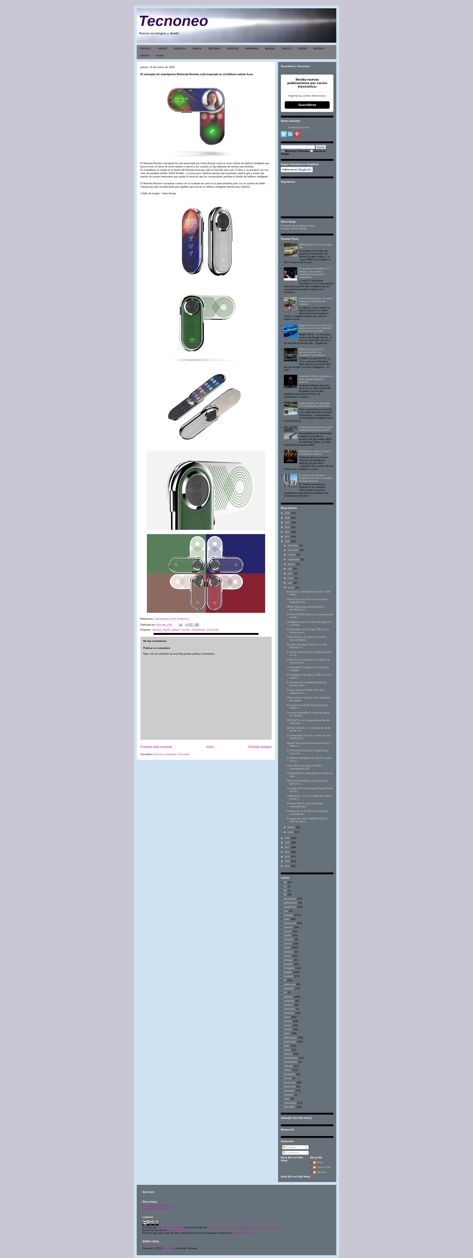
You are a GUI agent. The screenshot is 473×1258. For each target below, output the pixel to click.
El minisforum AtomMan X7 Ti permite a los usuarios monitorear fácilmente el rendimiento (315, 273)
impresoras (290, 984)
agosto (291, 564)
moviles (186, 629)
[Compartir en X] (194, 625)
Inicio (210, 747)
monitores (289, 1013)
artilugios (157, 629)
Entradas (290, 1147)
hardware (288, 976)
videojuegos (290, 1102)
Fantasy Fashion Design (294, 228)
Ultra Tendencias (180, 618)
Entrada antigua (260, 747)
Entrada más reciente (156, 747)
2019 (287, 838)
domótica (289, 951)
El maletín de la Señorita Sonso (298, 225)
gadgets (176, 629)
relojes (287, 1049)
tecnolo (288, 1078)
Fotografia (289, 968)
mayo (291, 578)
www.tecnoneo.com (178, 1230)
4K (285, 882)
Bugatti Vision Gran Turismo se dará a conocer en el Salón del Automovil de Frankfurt (316, 328)
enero (291, 832)
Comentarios (292, 1152)
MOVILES (270, 48)
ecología (288, 960)
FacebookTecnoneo (298, 127)
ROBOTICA (180, 48)
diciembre (293, 545)
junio (290, 573)
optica (287, 1033)
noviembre (293, 550)
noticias (288, 1029)
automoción (290, 923)
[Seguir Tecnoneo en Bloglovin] (297, 171)
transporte (289, 1090)
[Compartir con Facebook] (197, 625)
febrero (291, 827)
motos (287, 1017)
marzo (291, 587)
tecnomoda (213, 629)
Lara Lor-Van (323, 1167)
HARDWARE (251, 48)
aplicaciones (290, 902)
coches (288, 935)
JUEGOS (144, 55)
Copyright (168, 1248)
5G (285, 886)
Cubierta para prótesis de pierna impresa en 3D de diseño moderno (316, 301)
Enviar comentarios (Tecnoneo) (172, 754)
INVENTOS (233, 48)
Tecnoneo (173, 21)
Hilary (320, 1162)
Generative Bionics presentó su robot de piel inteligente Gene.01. (316, 379)
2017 (287, 847)
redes (287, 1045)
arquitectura (290, 907)
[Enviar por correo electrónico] (187, 625)
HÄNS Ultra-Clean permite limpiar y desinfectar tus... (305, 608)
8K (285, 894)
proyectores (290, 1041)
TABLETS (287, 48)
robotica (288, 1053)
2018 (287, 842)
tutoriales (289, 1094)
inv (285, 992)
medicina (288, 1005)
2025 (287, 518)
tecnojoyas (289, 1074)
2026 (287, 513)
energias (288, 964)
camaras (288, 927)
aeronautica (290, 898)
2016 (287, 852)
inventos (288, 996)
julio (290, 568)
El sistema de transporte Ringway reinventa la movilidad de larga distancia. (315, 478)
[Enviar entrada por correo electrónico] (180, 624)
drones (287, 956)
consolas (288, 939)
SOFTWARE (214, 48)
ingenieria (289, 988)
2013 (287, 866)
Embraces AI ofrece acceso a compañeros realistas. (315, 453)
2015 (287, 856)
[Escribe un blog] (190, 625)
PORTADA (145, 48)
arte (286, 911)
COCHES (162, 48)
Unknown (321, 1172)
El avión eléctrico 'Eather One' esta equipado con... (305, 691)
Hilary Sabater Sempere (170, 1227)
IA (285, 980)
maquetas (289, 1000)
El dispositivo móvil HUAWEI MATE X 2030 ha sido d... (307, 820)
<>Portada (148, 1245)
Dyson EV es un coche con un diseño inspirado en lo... (307, 601)
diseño (166, 629)
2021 (287, 536)
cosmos (288, 943)
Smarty (160, 55)
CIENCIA (197, 48)
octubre (292, 554)
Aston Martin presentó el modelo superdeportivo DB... (304, 767)
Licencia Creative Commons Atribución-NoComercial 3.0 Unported (243, 1227)
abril (290, 582)
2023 (287, 527)
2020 (287, 541)
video (287, 1098)
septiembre (294, 559)
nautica (288, 1025)
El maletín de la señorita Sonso (159, 1205)
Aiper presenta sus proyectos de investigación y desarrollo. (314, 405)
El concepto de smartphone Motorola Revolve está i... (306, 684)
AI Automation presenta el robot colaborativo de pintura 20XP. (316, 429)
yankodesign (161, 618)
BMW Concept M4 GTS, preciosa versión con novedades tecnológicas (312, 352)
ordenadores (290, 1037)
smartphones (198, 629)
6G (285, 890)
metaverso (289, 1009)
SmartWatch (290, 1062)
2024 (287, 522)
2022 (287, 532)
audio (287, 919)
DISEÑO (302, 48)
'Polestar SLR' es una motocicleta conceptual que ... (305, 805)
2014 (287, 861)
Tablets (288, 1070)
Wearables (289, 1107)
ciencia (287, 931)
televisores (289, 1086)
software (288, 1066)
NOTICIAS (318, 48)
